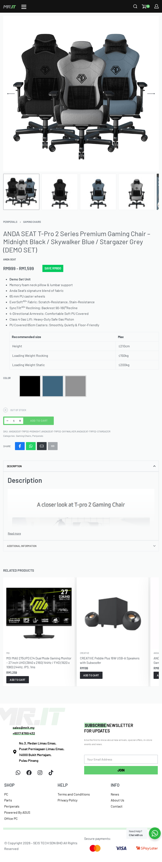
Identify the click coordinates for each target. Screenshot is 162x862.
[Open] (24, 7)
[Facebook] (29, 772)
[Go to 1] (21, 192)
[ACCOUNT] (156, 6)
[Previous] (11, 93)
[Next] (151, 93)
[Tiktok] (51, 772)
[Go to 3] (98, 192)
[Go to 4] (136, 192)
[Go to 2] (60, 192)
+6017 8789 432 (24, 733)
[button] (17, 679)
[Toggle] (14, 533)
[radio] (29, 386)
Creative (84, 653)
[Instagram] (40, 772)
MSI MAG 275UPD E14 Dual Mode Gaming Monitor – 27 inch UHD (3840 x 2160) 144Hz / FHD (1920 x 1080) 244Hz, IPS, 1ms (38, 662)
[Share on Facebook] (20, 446)
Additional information (21, 545)
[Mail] (42, 446)
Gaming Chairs (32, 221)
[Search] (135, 6)
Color (7, 377)
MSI (8, 653)
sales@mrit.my (24, 727)
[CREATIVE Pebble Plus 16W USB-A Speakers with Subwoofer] (112, 613)
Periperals (10, 221)
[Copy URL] (53, 446)
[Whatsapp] (18, 772)
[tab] (81, 466)
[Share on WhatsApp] (31, 446)
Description (14, 466)
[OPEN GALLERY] (81, 94)
